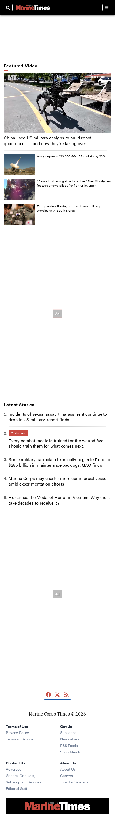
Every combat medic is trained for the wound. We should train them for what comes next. (56, 443)
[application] (57, 103)
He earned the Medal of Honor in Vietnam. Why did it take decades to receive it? (59, 500)
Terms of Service (19, 739)
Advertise (13, 769)
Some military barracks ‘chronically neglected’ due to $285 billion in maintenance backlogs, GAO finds (59, 462)
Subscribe (68, 732)
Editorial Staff (16, 788)
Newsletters (69, 739)
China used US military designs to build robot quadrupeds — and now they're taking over (47, 140)
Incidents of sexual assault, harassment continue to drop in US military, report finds (58, 417)
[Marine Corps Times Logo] (33, 7)
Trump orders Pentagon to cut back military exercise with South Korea (68, 208)
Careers (66, 775)
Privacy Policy (17, 732)
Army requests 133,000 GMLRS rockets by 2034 (71, 156)
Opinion (18, 433)
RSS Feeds (69, 745)
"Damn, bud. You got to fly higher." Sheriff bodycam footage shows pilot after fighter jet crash (74, 183)
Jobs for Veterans (74, 782)
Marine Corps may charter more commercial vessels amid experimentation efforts (59, 481)
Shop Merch (70, 751)
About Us (68, 769)
